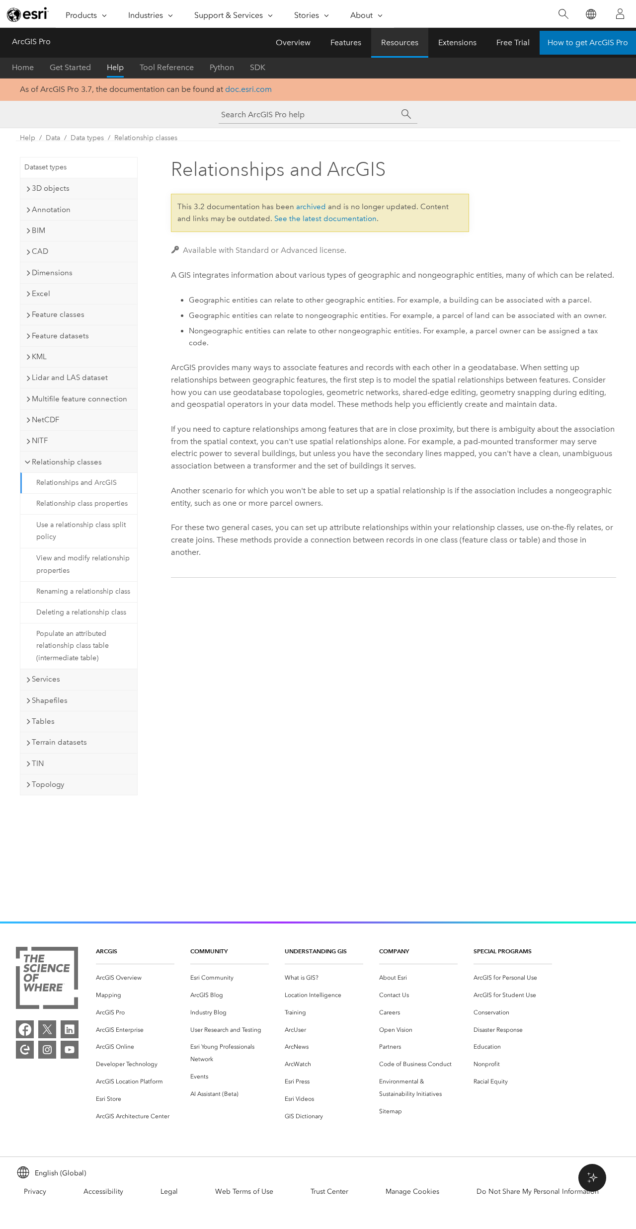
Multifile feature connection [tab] (79, 398)
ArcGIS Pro (31, 41)
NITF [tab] (40, 440)
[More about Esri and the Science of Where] (47, 980)
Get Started (70, 67)
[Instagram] (47, 1050)
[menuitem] (135, 978)
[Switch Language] (590, 14)
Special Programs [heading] (503, 951)
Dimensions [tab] (52, 272)
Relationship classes (145, 138)
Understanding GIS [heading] (316, 951)
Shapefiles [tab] (50, 700)
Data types (87, 138)
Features (345, 42)
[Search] (563, 14)
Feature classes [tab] (58, 314)
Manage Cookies (412, 1191)
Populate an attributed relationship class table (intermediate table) (72, 646)
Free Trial (513, 42)
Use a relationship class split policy (81, 531)
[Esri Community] (25, 1050)
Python (222, 67)
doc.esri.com (248, 89)
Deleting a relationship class (81, 612)
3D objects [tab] (51, 188)
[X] (47, 1029)
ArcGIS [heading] (106, 951)
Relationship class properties (82, 503)
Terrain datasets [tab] (59, 742)
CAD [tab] (40, 251)
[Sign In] (620, 14)
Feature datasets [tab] (60, 335)
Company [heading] (394, 951)
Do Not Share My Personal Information (538, 1191)
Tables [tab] (43, 721)
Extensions (457, 42)
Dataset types (45, 167)
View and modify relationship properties (83, 564)
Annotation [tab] (51, 209)
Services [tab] (46, 679)
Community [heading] (209, 951)
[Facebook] (25, 1029)
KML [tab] (39, 356)
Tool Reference (167, 67)
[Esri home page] (28, 14)
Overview (293, 42)
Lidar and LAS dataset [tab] (70, 377)
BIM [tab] (38, 230)
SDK (257, 67)
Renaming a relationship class (83, 591)
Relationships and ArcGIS (76, 482)
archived (311, 206)
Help (115, 67)
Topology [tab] (48, 784)
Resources (399, 42)
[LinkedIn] (70, 1029)
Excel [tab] (41, 293)
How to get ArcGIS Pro (588, 42)
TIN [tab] (38, 763)
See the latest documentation (325, 218)
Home (23, 67)
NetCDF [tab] (45, 419)
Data (53, 138)
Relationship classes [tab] (67, 462)
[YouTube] (70, 1050)
